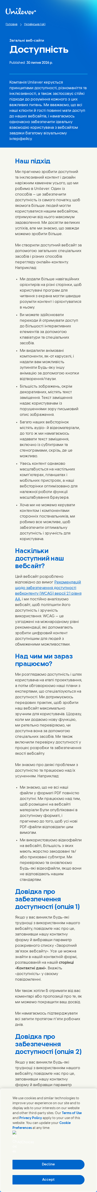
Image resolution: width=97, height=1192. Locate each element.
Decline (48, 1164)
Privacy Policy (30, 1118)
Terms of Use (72, 1113)
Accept (48, 1180)
